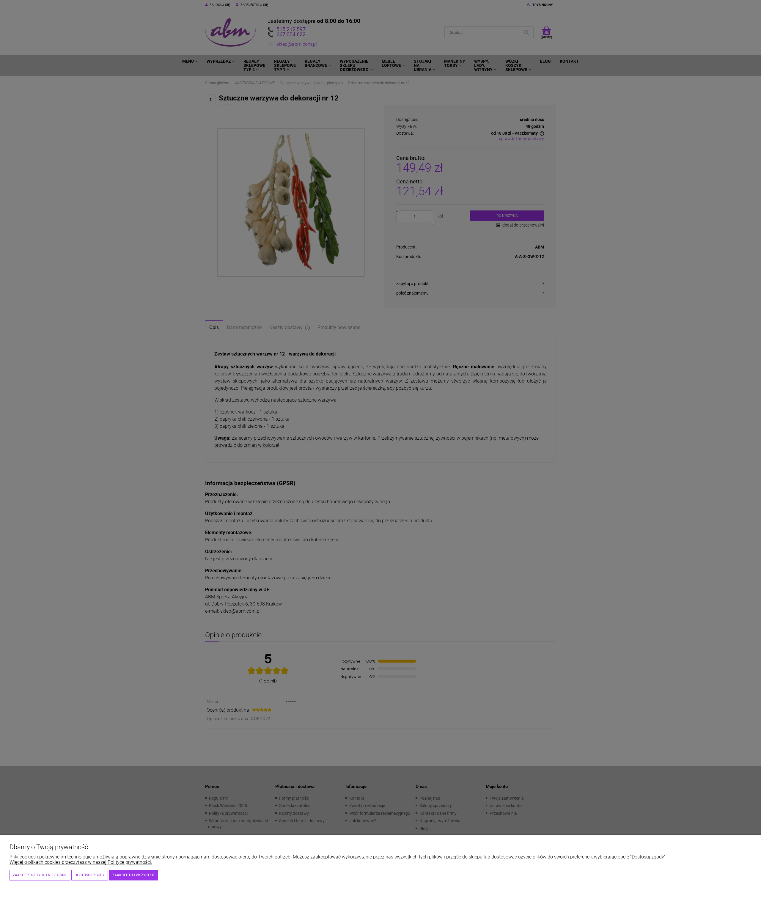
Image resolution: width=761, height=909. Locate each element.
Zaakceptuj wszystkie (133, 875)
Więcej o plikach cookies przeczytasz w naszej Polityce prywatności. (81, 862)
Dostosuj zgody (90, 875)
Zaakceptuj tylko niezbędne (40, 875)
